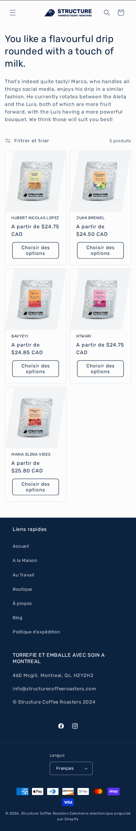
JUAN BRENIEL (90, 218)
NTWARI (83, 336)
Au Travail (23, 575)
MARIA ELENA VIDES (30, 454)
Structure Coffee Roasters (45, 813)
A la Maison (25, 560)
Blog (17, 617)
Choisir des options (36, 250)
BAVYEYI (19, 336)
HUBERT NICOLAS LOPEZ (35, 218)
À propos (22, 603)
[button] (13, 13)
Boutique (22, 589)
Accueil (21, 546)
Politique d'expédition (36, 632)
